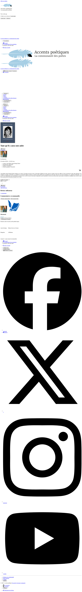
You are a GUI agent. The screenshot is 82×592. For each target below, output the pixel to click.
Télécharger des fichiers (9, 590)
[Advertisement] (41, 83)
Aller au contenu (4, 1)
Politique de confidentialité (8, 577)
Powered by (18, 583)
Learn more (3, 18)
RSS (5, 580)
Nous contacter (6, 578)
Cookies (4, 579)
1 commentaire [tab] (3, 193)
